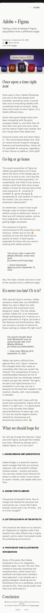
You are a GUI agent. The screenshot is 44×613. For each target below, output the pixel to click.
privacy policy (34, 605)
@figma (10, 255)
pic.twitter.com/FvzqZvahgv (20, 260)
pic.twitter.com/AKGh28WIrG (20, 346)
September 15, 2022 (16, 353)
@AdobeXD (17, 339)
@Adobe (19, 255)
